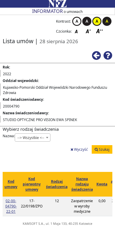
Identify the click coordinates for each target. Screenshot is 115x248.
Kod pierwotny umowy (32, 184)
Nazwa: (9, 135)
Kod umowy (10, 184)
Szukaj (103, 149)
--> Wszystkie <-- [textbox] (30, 137)
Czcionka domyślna (77, 31)
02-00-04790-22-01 (11, 206)
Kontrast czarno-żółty (106, 21)
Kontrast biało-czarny (76, 21)
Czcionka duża (99, 31)
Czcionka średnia (88, 31)
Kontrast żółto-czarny (96, 21)
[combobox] (32, 137)
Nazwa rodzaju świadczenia (82, 184)
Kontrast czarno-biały (86, 21)
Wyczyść (80, 149)
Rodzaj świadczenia (57, 184)
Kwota (101, 184)
